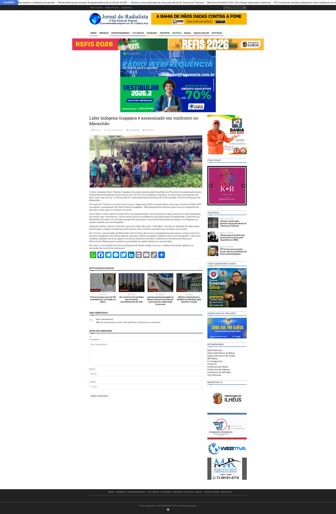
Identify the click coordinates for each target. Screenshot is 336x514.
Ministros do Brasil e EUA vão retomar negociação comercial (218, 2)
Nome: (92, 369)
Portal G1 (212, 364)
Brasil (187, 33)
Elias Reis (149, 130)
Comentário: (94, 339)
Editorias (217, 33)
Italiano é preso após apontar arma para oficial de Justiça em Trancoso (147, 2)
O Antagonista (214, 361)
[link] (112, 219)
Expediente (126, 7)
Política (177, 33)
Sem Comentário (115, 130)
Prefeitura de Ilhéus (217, 366)
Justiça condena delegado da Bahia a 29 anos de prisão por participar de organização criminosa (160, 300)
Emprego (104, 33)
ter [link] (112, 219)
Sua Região (138, 33)
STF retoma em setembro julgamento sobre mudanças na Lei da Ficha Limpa (293, 2)
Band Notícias (214, 350)
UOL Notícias (214, 375)
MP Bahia (212, 358)
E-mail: (92, 382)
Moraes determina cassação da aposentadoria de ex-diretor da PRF (72, 2)
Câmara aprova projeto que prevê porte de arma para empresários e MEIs (232, 237)
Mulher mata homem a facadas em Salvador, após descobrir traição (189, 299)
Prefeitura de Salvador (219, 372)
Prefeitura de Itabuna (218, 369)
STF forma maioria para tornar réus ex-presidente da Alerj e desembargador (233, 251)
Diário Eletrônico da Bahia (221, 353)
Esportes (165, 33)
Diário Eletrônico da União (221, 355)
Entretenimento (120, 33)
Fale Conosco (97, 7)
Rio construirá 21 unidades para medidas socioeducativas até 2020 (131, 299)
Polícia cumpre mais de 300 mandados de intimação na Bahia (103, 299)
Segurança (134, 130)
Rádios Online (112, 7)
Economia (152, 33)
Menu (94, 33)
